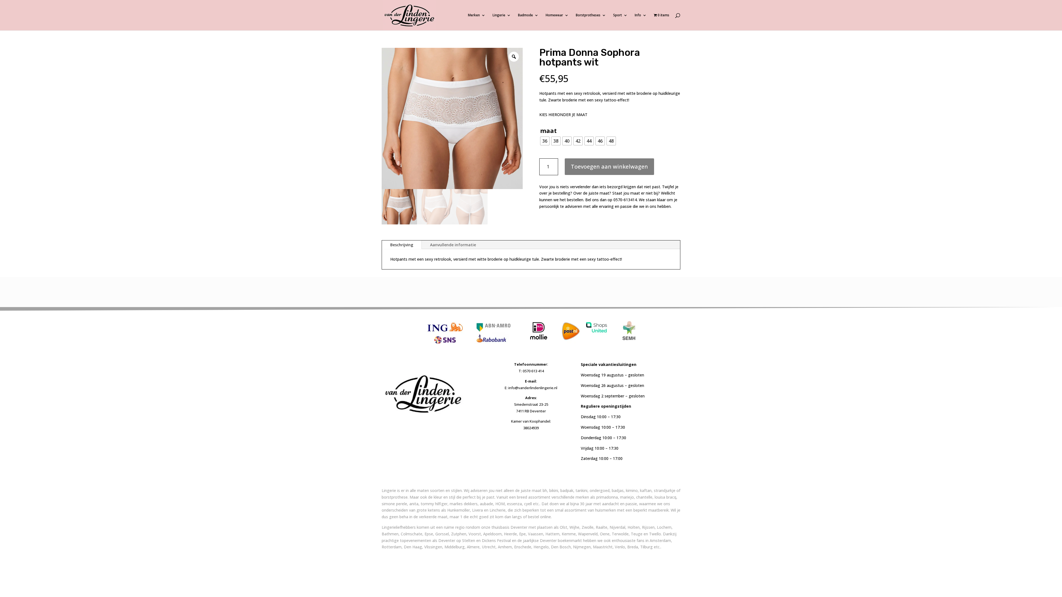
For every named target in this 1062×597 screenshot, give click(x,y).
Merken (474, 15)
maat (548, 130)
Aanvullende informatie (453, 244)
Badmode (525, 15)
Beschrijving (401, 244)
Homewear (554, 15)
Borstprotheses (588, 15)
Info (638, 15)
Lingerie (499, 15)
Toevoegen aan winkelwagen (609, 166)
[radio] (544, 141)
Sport (617, 15)
